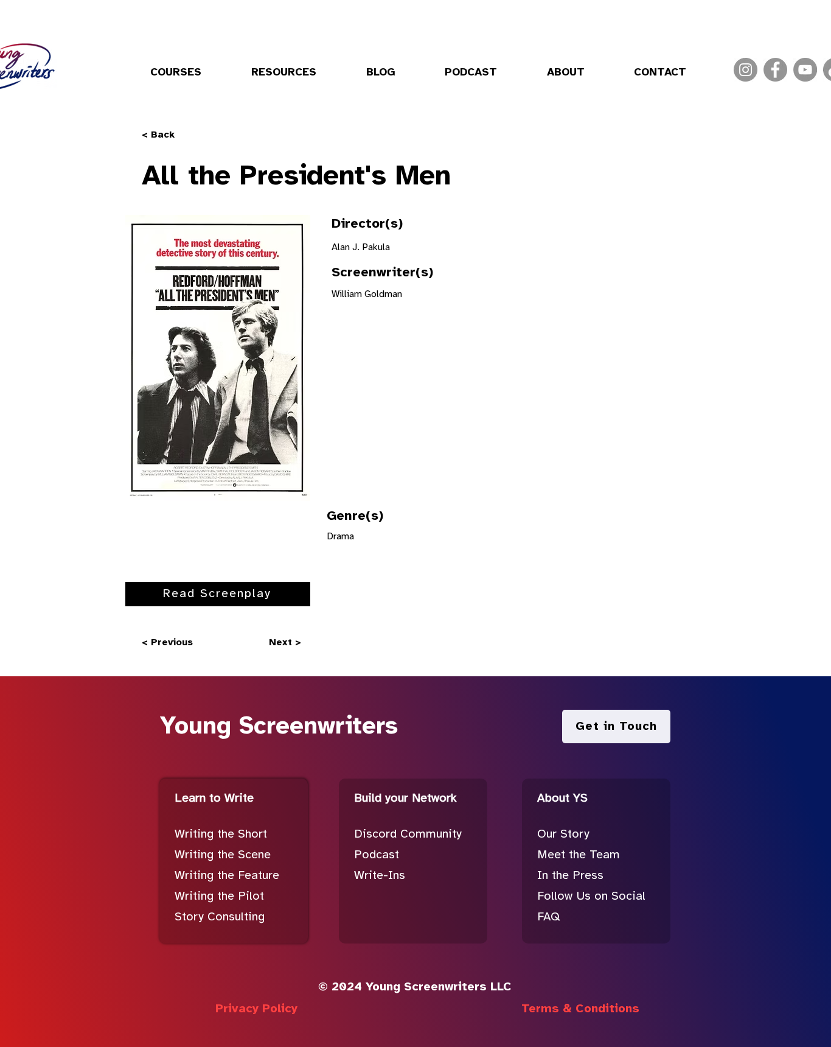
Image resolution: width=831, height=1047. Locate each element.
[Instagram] (745, 70)
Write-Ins (379, 875)
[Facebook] (775, 70)
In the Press (570, 875)
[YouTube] (805, 70)
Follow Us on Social (591, 896)
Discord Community (408, 834)
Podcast (376, 855)
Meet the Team (578, 855)
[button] (175, 73)
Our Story (563, 834)
